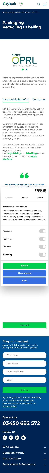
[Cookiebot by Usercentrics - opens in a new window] (35, 190)
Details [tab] (24, 198)
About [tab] (40, 198)
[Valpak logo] (12, 4)
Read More (7, 312)
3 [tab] (25, 319)
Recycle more (12, 458)
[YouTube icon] (23, 437)
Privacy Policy (10, 406)
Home (5, 12)
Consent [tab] (9, 198)
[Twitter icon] (11, 437)
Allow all (24, 266)
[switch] (42, 239)
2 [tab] (26, 69)
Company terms (13, 452)
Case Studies (14, 12)
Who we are (11, 446)
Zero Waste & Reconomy (19, 464)
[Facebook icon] (5, 437)
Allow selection (24, 273)
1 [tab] (23, 69)
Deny (24, 281)
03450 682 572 (21, 423)
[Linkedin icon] (17, 437)
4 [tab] (29, 319)
